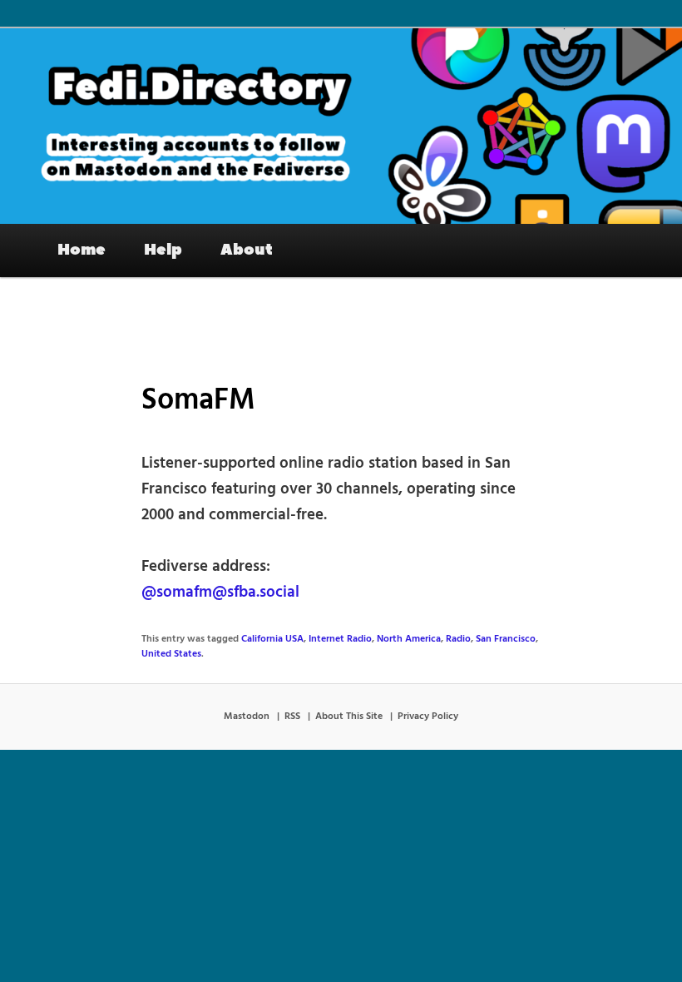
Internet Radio (340, 639)
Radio (458, 639)
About (246, 249)
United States (171, 654)
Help (163, 249)
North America (409, 639)
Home (81, 249)
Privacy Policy (428, 716)
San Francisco (506, 639)
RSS (292, 716)
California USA (272, 639)
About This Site (349, 716)
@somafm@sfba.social (220, 592)
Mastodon (246, 716)
